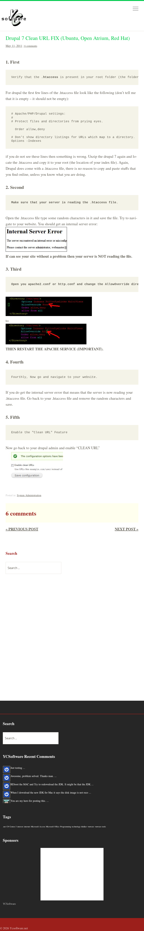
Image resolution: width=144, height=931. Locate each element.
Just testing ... (17, 767)
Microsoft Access (38, 826)
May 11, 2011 (14, 46)
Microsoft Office (52, 826)
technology (76, 826)
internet (27, 826)
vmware (91, 826)
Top (140, 928)
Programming (65, 826)
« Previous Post (22, 529)
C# (8, 826)
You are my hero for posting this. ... (29, 800)
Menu (135, 9)
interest (20, 826)
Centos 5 (13, 826)
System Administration (29, 495)
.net (4, 826)
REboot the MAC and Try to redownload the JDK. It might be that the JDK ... (52, 783)
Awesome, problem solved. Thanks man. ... (33, 775)
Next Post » (126, 529)
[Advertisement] (34, 639)
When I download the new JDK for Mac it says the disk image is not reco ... (50, 791)
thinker (84, 826)
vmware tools (100, 826)
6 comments (30, 46)
